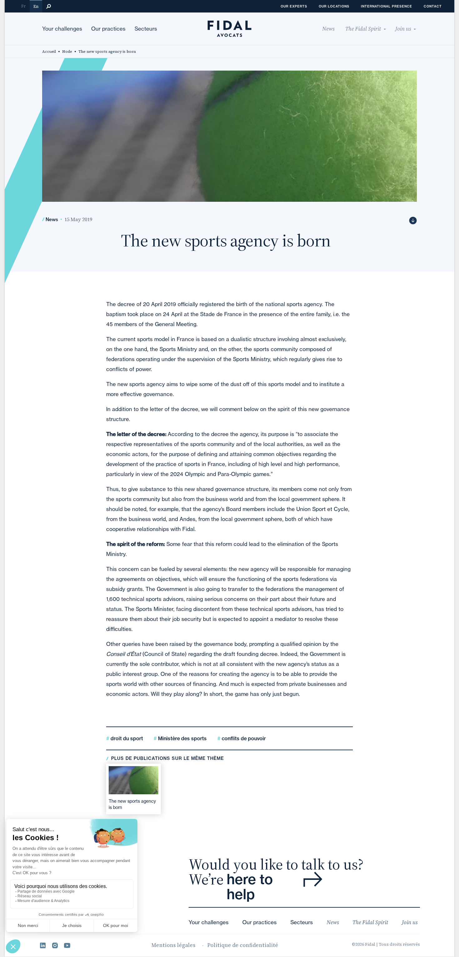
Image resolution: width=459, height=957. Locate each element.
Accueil (49, 51)
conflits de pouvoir (243, 738)
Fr (23, 6)
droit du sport (126, 738)
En (35, 6)
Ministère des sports (182, 738)
